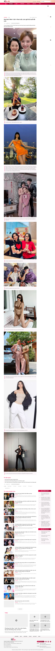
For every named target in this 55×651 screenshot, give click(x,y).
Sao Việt (43, 542)
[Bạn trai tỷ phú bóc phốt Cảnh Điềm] (9, 604)
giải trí (45, 539)
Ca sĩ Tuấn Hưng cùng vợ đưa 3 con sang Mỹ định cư (25, 562)
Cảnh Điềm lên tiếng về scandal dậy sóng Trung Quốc (25, 539)
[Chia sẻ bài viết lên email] (8, 23)
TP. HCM (38, 646)
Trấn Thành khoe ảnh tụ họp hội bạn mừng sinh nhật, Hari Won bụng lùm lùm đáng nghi (20, 482)
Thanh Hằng (9, 486)
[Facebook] (46, 641)
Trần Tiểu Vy (30, 486)
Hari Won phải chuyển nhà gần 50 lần (11, 479)
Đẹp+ (17, 3)
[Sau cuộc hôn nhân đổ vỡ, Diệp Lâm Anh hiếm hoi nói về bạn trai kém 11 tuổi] (9, 534)
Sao (9, 17)
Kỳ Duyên (19, 486)
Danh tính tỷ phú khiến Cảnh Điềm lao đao (23, 493)
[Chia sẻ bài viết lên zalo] (6, 23)
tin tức (46, 531)
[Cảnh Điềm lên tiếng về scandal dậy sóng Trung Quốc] (9, 542)
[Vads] (50, 26)
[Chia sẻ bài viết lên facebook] (4, 23)
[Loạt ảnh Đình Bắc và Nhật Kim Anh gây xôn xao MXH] (9, 596)
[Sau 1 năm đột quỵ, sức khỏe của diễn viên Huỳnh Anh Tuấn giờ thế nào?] (9, 504)
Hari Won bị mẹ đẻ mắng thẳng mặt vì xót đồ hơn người (14, 480)
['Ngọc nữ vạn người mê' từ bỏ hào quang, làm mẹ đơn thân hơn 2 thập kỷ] (9, 557)
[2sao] (6, 4)
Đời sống (22, 3)
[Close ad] (48, 6)
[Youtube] (48, 641)
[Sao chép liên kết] (9, 23)
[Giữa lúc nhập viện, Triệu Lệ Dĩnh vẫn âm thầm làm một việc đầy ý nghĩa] (9, 588)
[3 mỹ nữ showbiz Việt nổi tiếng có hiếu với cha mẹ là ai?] (9, 511)
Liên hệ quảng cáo (41, 641)
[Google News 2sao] (15, 23)
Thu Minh (14, 486)
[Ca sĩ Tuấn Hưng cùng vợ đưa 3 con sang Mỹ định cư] (9, 565)
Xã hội (28, 3)
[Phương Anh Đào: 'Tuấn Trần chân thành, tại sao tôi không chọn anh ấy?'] (16, 620)
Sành (40, 3)
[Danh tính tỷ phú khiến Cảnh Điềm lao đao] (9, 496)
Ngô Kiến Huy (7, 488)
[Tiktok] (50, 641)
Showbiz (11, 3)
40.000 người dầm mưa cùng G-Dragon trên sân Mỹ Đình (45, 630)
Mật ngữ (34, 3)
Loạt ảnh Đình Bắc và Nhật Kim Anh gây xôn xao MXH (25, 593)
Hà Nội (38, 643)
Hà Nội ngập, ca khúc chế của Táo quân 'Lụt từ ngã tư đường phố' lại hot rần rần (34, 630)
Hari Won (24, 486)
